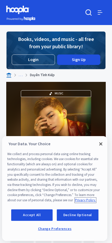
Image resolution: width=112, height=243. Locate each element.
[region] (54, 188)
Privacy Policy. (85, 200)
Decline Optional (77, 215)
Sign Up (79, 60)
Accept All (32, 215)
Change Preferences (55, 229)
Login (33, 60)
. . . (21, 75)
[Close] (101, 144)
